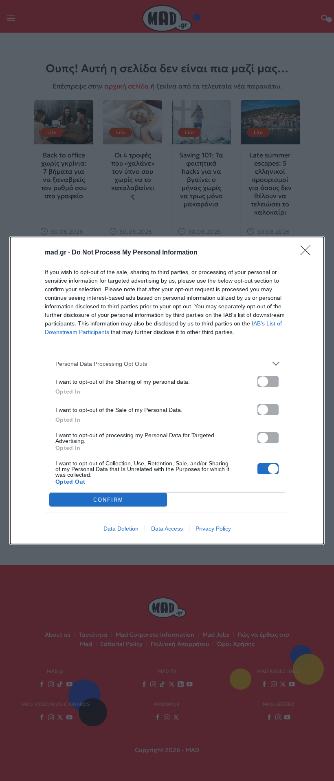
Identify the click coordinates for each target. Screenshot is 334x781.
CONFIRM (108, 500)
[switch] (268, 381)
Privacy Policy (213, 528)
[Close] (308, 253)
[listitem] (167, 363)
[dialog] (167, 390)
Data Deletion (120, 528)
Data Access (167, 528)
